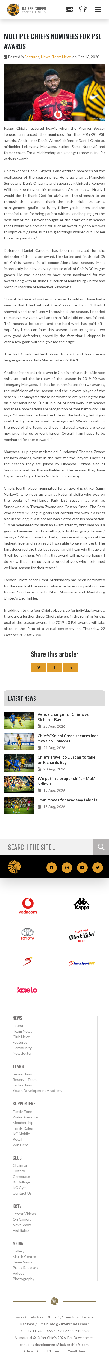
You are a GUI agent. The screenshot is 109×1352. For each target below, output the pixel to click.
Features (32, 56)
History (19, 1171)
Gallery (18, 1251)
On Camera (22, 1219)
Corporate (21, 1176)
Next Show (22, 1225)
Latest (18, 1025)
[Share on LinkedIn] (70, 667)
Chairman (20, 1165)
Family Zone (22, 1111)
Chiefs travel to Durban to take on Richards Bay (67, 760)
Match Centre (24, 1256)
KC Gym (19, 1187)
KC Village (21, 1182)
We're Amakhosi (26, 1117)
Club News (22, 1036)
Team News (62, 56)
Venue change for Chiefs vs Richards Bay (63, 717)
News (46, 56)
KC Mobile (21, 1133)
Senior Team (23, 1074)
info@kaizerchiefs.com (68, 1324)
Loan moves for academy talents (67, 799)
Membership (23, 1122)
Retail (17, 1139)
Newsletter (22, 1053)
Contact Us (22, 1193)
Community (22, 1048)
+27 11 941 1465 (39, 1331)
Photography (23, 1278)
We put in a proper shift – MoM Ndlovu (67, 781)
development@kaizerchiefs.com (61, 1344)
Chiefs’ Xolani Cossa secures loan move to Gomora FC (68, 738)
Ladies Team (23, 1085)
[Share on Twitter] (38, 667)
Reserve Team (25, 1079)
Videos (18, 1273)
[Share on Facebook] (54, 667)
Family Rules (23, 1128)
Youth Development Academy (37, 1090)
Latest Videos (24, 1213)
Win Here (20, 1144)
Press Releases (25, 1267)
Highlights (21, 1230)
